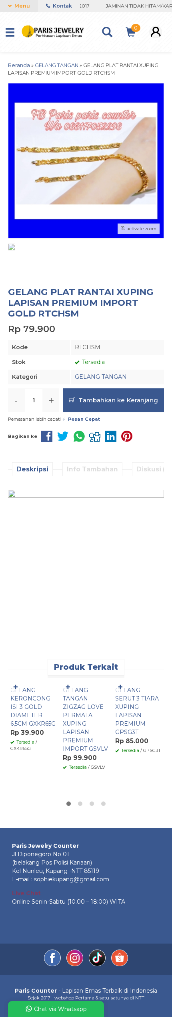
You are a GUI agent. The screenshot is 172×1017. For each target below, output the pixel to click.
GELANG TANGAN (101, 376)
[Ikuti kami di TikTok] (98, 964)
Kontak (62, 6)
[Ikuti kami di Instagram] (75, 964)
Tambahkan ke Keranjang (117, 400)
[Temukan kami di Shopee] (119, 964)
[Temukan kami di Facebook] (53, 964)
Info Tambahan (92, 469)
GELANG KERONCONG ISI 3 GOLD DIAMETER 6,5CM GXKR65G (33, 707)
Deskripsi (32, 469)
